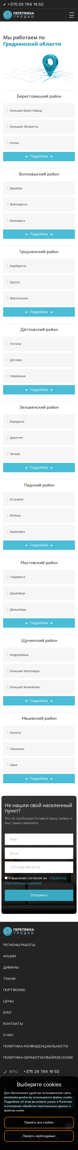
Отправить (39, 895)
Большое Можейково (23, 687)
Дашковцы (15, 593)
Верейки (14, 188)
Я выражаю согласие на (35, 880)
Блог (7, 1012)
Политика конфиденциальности (35, 1046)
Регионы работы (19, 945)
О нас (8, 1035)
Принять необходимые (39, 1136)
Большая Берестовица (24, 110)
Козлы (12, 142)
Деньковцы (16, 609)
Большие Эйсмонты (22, 126)
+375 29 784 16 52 (26, 4)
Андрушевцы (17, 654)
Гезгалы (13, 343)
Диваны (11, 967)
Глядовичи (15, 576)
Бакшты (13, 732)
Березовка (15, 531)
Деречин (14, 437)
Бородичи (15, 421)
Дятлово (14, 360)
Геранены (15, 748)
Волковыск (15, 220)
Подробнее (39, 156)
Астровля (14, 499)
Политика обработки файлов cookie (38, 1057)
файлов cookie (14, 1110)
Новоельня (16, 376)
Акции (9, 956)
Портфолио (14, 990)
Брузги (13, 282)
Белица (13, 515)
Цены (8, 1001)
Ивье (11, 764)
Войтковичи (16, 204)
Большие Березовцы (23, 671)
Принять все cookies (39, 1122)
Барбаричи (16, 265)
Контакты (13, 1024)
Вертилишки (17, 298)
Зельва (13, 453)
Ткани (9, 978)
